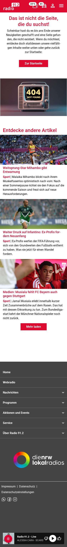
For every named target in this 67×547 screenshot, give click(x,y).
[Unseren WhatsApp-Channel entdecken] (3, 499)
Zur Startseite (33, 63)
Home (7, 372)
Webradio (9, 382)
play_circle (52, 538)
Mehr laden (33, 326)
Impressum (8, 486)
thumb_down (46, 538)
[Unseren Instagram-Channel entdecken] (15, 499)
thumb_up (59, 538)
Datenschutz (27, 486)
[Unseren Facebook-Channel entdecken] (9, 499)
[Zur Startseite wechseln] (11, 6)
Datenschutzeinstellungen (17, 492)
